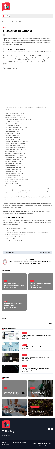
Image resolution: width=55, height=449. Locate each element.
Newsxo (24, 442)
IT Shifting (8, 431)
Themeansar (6, 444)
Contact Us (40, 443)
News (10, 22)
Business (32, 388)
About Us (35, 443)
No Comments (21, 35)
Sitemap (47, 445)
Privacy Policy (47, 443)
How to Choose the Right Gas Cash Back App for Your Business (38, 394)
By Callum (8, 35)
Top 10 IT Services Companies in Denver (33, 347)
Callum (31, 259)
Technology (24, 333)
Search (4, 318)
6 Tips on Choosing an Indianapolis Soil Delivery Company (38, 412)
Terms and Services (39, 445)
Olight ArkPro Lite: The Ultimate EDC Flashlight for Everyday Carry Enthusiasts (13, 285)
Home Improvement (35, 406)
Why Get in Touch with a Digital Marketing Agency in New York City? (12, 412)
